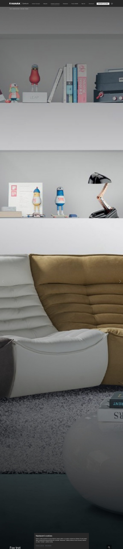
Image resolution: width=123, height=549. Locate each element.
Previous (3, 281)
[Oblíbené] (112, 4)
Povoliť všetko (40, 545)
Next (120, 281)
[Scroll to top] (120, 546)
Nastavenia (48, 545)
